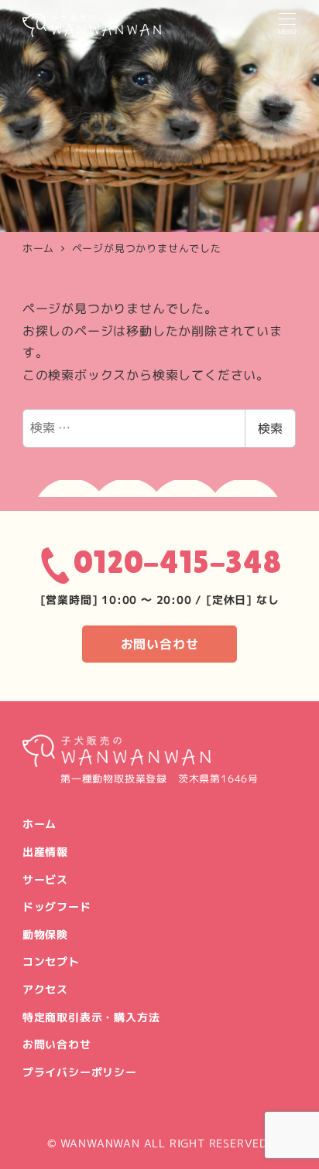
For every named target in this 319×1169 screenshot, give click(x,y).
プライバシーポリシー (79, 1072)
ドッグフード (56, 907)
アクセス (45, 989)
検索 (270, 428)
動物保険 (45, 934)
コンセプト (51, 962)
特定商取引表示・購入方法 (91, 1017)
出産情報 (45, 852)
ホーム (39, 824)
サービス (45, 880)
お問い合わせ (160, 644)
